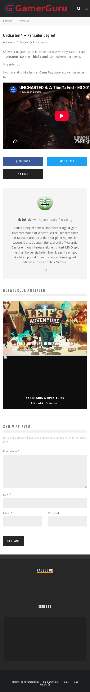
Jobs (75, 682)
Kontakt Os (45, 684)
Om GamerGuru (51, 682)
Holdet (66, 682)
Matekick (10, 42)
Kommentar (11, 451)
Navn (7, 494)
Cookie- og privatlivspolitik (25, 682)
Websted (53, 513)
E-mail (7, 513)
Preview (24, 42)
